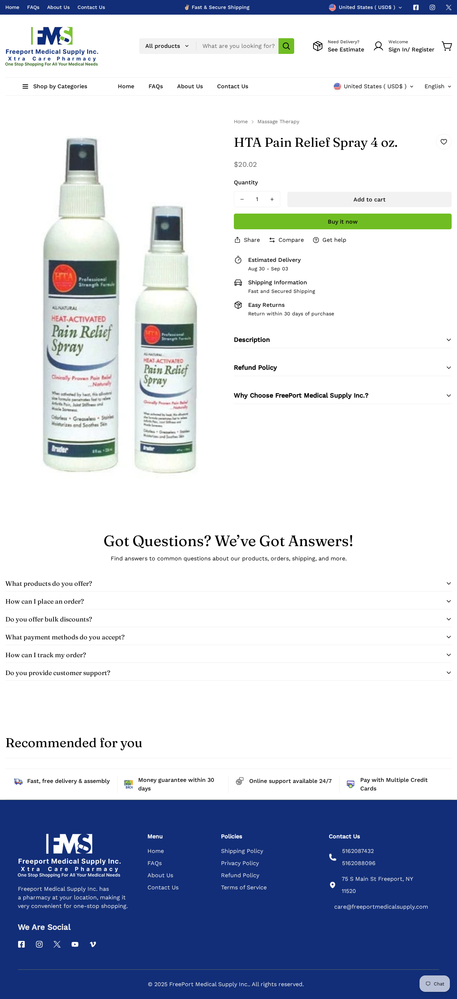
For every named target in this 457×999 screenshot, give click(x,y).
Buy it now (343, 221)
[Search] (286, 46)
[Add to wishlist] (444, 142)
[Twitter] (449, 7)
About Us (58, 7)
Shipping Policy (242, 851)
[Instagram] (432, 7)
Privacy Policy (240, 863)
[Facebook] (416, 7)
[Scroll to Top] (443, 960)
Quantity (246, 182)
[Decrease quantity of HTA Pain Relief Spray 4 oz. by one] (242, 199)
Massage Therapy (278, 121)
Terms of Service (244, 887)
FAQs (33, 7)
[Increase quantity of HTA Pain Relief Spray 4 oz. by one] (272, 199)
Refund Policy (240, 875)
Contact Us (91, 7)
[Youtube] (75, 944)
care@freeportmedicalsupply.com (381, 906)
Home (12, 7)
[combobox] (216, 46)
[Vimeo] (92, 944)
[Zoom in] (208, 133)
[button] (447, 46)
